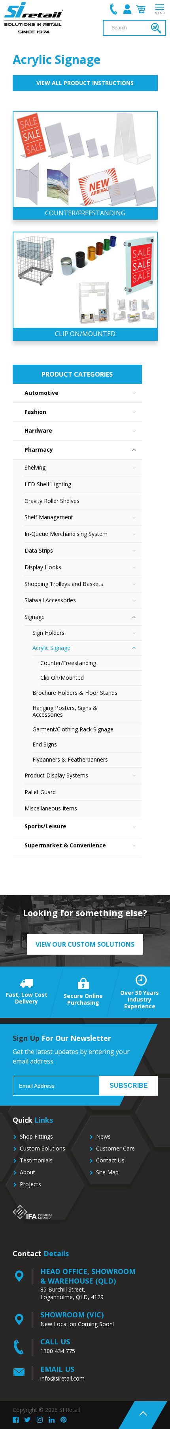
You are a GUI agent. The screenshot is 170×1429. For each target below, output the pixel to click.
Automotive (42, 392)
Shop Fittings (36, 1136)
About (27, 1172)
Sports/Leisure (45, 826)
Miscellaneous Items (51, 808)
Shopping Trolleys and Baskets (64, 584)
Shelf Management (49, 517)
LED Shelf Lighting (48, 484)
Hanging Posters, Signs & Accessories (64, 711)
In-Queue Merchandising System (66, 534)
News (103, 1136)
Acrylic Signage (51, 648)
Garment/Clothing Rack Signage (72, 729)
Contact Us (110, 1160)
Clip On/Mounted (62, 677)
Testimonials (36, 1160)
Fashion (35, 412)
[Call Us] (114, 9)
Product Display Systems (56, 775)
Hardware (38, 430)
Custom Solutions (42, 1148)
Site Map (107, 1172)
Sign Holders (48, 632)
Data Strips (39, 550)
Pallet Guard (40, 792)
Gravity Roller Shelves (52, 501)
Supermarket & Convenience (65, 845)
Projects (30, 1184)
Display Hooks (43, 567)
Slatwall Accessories (50, 600)
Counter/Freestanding (68, 663)
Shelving (35, 467)
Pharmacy (39, 449)
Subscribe (129, 1085)
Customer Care (115, 1148)
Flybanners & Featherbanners (70, 759)
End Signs (44, 744)
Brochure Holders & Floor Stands (74, 692)
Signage (35, 617)
